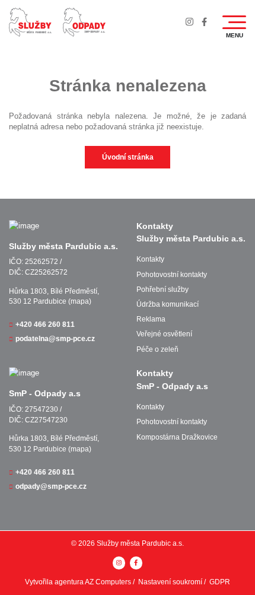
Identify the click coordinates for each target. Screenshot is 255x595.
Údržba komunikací (167, 304)
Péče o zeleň (157, 349)
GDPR (219, 582)
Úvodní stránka (128, 157)
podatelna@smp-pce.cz (55, 339)
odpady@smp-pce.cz (51, 486)
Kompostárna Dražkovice (177, 437)
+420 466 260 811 (45, 324)
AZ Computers (108, 582)
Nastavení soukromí (170, 582)
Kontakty (150, 259)
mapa (80, 301)
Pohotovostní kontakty (171, 275)
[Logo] (30, 22)
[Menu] (234, 22)
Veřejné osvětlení (164, 334)
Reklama (150, 319)
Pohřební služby (162, 289)
